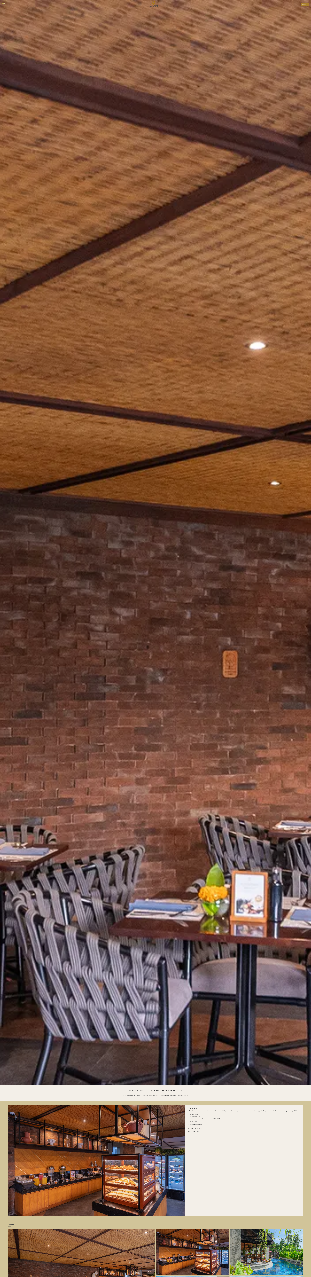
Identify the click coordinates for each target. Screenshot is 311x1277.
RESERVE (304, 4)
